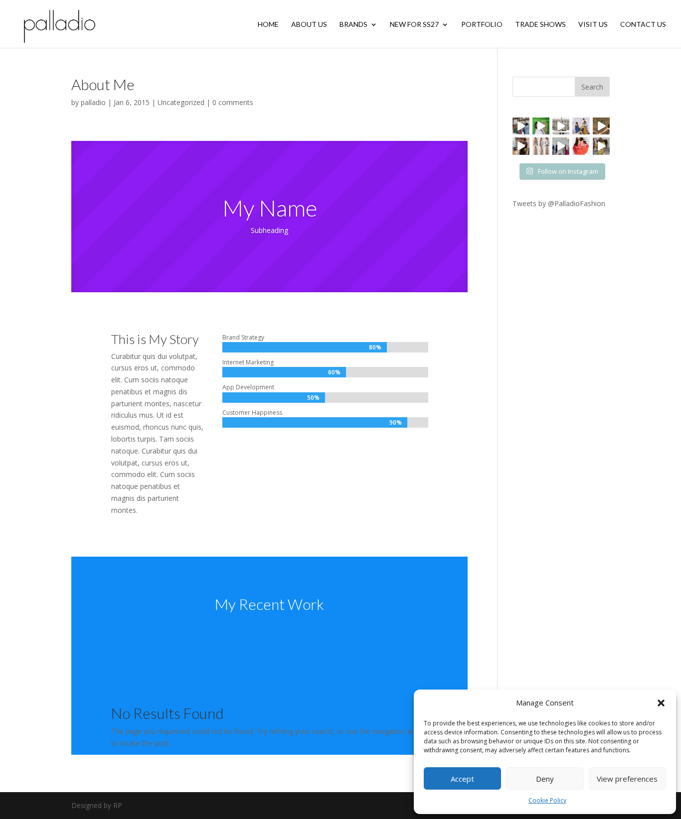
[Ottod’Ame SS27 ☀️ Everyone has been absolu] (580, 125)
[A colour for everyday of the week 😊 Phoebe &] (601, 145)
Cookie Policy (547, 800)
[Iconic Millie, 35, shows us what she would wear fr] (540, 125)
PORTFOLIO (482, 24)
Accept (462, 779)
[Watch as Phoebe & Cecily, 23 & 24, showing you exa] (601, 125)
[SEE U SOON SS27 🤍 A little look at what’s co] (540, 145)
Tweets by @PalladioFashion (558, 203)
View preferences (627, 779)
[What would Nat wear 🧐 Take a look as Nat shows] (560, 145)
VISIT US (593, 24)
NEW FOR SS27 (414, 24)
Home (268, 24)
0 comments (232, 102)
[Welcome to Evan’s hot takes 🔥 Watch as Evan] (560, 125)
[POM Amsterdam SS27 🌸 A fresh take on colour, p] (580, 145)
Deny (545, 779)
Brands (353, 24)
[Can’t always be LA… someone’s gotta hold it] (520, 125)
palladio (93, 102)
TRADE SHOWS (540, 24)
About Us (309, 24)
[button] (661, 703)
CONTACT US (643, 24)
